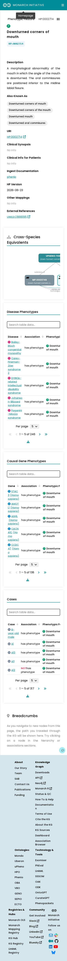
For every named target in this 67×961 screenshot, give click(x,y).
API (37, 777)
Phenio (19, 877)
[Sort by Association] (42, 336)
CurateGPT (42, 898)
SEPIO (18, 899)
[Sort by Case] (17, 624)
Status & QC (43, 794)
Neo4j (39, 783)
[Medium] (50, 940)
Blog (32, 926)
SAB (17, 778)
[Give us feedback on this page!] (62, 750)
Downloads (42, 772)
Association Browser (43, 842)
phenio (11, 177)
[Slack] (56, 935)
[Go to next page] (39, 434)
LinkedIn (34, 932)
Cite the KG (42, 819)
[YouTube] (56, 946)
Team (18, 773)
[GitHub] (56, 940)
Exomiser (41, 860)
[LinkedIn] (50, 946)
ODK (38, 887)
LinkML (39, 871)
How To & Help (44, 799)
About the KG (43, 824)
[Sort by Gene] (17, 485)
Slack (33, 921)
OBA (17, 882)
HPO (17, 872)
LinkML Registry (14, 950)
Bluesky (34, 942)
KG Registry (16, 943)
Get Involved (37, 915)
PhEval (39, 865)
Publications (23, 789)
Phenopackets (44, 903)
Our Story (21, 768)
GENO (18, 893)
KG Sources (42, 830)
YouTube (35, 937)
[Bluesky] (53, 952)
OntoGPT (41, 892)
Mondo (19, 856)
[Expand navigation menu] (62, 5)
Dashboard (42, 835)
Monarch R (42, 788)
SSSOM (39, 876)
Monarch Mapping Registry (14, 929)
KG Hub (13, 938)
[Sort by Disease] (20, 336)
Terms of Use (43, 813)
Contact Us (22, 784)
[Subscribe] (51, 935)
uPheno (19, 866)
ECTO (18, 904)
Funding (20, 795)
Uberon (19, 861)
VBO (17, 888)
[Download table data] (27, 442)
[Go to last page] (45, 434)
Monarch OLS (17, 920)
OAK (38, 881)
